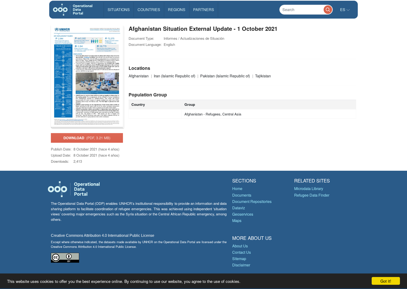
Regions (176, 9)
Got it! (385, 281)
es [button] (343, 9)
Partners (203, 9)
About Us (240, 246)
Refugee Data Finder (311, 195)
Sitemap (239, 258)
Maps (236, 220)
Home (237, 188)
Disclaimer (241, 265)
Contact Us (241, 252)
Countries (149, 9)
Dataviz (238, 207)
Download (86, 137)
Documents (241, 195)
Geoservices (242, 214)
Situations (119, 9)
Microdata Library (308, 188)
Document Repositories (252, 201)
